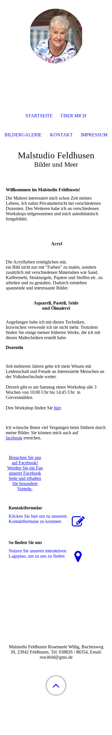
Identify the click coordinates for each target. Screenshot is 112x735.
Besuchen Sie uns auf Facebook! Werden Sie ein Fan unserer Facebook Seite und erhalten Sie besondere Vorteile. (25, 473)
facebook (14, 437)
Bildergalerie (23, 134)
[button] (56, 685)
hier (57, 407)
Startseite (39, 115)
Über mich (73, 115)
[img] (56, 36)
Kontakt (61, 134)
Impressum (94, 134)
